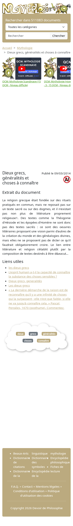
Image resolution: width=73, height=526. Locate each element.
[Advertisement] (36, 130)
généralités (49, 333)
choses (28, 340)
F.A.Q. (15, 486)
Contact (27, 486)
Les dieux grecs (19, 285)
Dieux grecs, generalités (25, 281)
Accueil (7, 48)
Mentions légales (47, 486)
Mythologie (25, 48)
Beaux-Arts (20, 453)
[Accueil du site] (36, 6)
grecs (33, 333)
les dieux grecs (19, 268)
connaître (43, 340)
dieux (21, 333)
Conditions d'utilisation (28, 491)
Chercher (58, 36)
